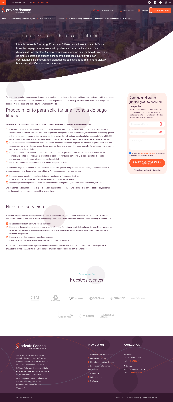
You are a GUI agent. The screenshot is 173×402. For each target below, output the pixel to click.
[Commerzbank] (55, 298)
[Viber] (160, 2)
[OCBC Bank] (96, 298)
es (3, 2)
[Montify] (86, 316)
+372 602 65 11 (133, 361)
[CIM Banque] (35, 298)
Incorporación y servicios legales (22, 18)
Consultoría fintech (113, 18)
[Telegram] (149, 2)
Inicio (4, 18)
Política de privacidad (130, 397)
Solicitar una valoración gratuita (147, 163)
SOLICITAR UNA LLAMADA (161, 10)
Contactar (94, 381)
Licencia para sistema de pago (102, 362)
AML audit (127, 18)
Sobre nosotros (128, 10)
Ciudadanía (98, 18)
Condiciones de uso (149, 397)
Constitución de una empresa (101, 355)
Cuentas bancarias (48, 18)
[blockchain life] (107, 316)
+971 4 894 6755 (40, 2)
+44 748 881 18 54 (106, 10)
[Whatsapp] (155, 2)
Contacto (145, 10)
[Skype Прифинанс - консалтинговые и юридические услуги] (166, 2)
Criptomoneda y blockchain (80, 18)
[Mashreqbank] (138, 298)
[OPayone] (76, 298)
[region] (62, 49)
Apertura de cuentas (98, 358)
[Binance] (117, 298)
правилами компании (148, 153)
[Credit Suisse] (65, 316)
